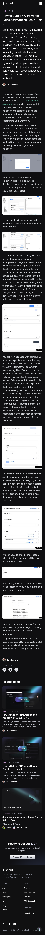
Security (27, 897)
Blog (4, 905)
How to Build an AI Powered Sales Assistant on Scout (19, 767)
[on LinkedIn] (16, 670)
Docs (4, 901)
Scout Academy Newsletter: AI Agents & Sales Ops (22, 818)
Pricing (5, 892)
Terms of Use (29, 888)
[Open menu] (41, 3)
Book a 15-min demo (22, 857)
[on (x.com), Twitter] (4, 670)
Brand (4, 910)
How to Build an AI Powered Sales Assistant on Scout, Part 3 (19, 716)
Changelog (6, 897)
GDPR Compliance (31, 901)
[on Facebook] (10, 670)
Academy (6, 813)
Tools (4, 11)
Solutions (6, 888)
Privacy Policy (29, 892)
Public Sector (29, 913)
